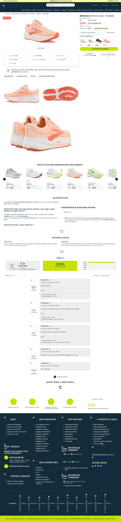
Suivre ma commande (14, 427)
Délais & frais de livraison (73, 485)
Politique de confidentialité (38, 519)
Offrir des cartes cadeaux (15, 481)
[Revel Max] (90, 40)
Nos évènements (99, 436)
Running (32, 13)
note (13, 275)
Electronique (69, 434)
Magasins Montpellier (43, 432)
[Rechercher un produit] (73, 5)
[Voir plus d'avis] (60, 377)
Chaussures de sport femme (19, 13)
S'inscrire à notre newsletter (103, 441)
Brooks (38, 13)
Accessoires (69, 436)
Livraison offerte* (101, 28)
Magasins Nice (41, 436)
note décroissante (104, 275)
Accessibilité (97, 519)
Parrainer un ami (12, 434)
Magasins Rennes (42, 439)
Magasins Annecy (42, 446)
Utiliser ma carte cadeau (15, 484)
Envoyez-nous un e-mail (19, 466)
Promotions (68, 441)
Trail (37, 472)
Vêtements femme (71, 432)
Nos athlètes (98, 439)
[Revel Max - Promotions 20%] (83, 40)
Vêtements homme (71, 429)
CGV (7, 519)
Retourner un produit (14, 429)
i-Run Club (97, 443)
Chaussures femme (71, 427)
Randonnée (40, 470)
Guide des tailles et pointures (16, 432)
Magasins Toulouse (42, 429)
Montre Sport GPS (42, 477)
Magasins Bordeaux (42, 451)
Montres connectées (42, 479)
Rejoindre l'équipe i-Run (101, 429)
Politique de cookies (60, 519)
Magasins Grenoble (42, 443)
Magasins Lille (40, 448)
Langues (13, 503)
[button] (91, 32)
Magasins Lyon (41, 441)
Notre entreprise (99, 424)
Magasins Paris (41, 427)
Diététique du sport (71, 439)
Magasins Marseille (42, 434)
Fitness (38, 475)
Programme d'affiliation (101, 432)
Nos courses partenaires (102, 434)
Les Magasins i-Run (42, 424)
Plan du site (110, 519)
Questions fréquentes (14, 424)
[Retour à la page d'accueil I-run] (11, 8)
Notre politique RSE (100, 427)
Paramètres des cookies (80, 519)
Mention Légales (18, 519)
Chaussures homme (71, 424)
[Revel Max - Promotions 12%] (106, 40)
